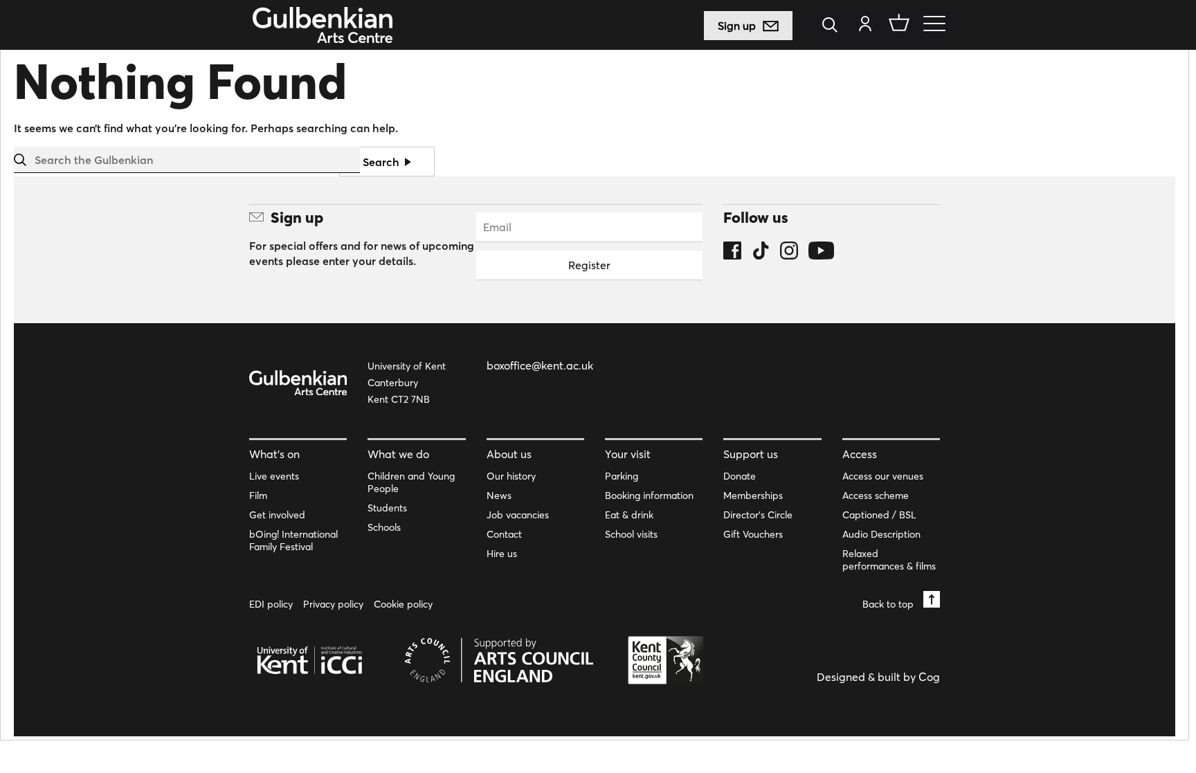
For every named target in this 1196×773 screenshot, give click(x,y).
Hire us (502, 553)
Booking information (649, 495)
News (499, 495)
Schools (384, 527)
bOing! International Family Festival (293, 540)
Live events (274, 476)
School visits (631, 534)
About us (509, 454)
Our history (511, 476)
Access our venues (882, 476)
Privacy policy (333, 604)
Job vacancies (518, 515)
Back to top (889, 604)
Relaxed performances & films (889, 559)
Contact (504, 534)
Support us (750, 454)
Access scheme (875, 495)
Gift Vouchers (753, 534)
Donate (739, 476)
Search (382, 162)
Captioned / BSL (879, 515)
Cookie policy (403, 604)
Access (859, 454)
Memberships (753, 495)
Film (258, 495)
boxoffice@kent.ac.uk (540, 365)
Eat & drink (629, 515)
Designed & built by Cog (878, 677)
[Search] (833, 26)
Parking (621, 476)
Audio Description (881, 534)
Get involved (277, 515)
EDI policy (271, 604)
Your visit (628, 454)
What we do (398, 454)
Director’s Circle (757, 515)
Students (387, 508)
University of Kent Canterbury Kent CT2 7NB (407, 383)
